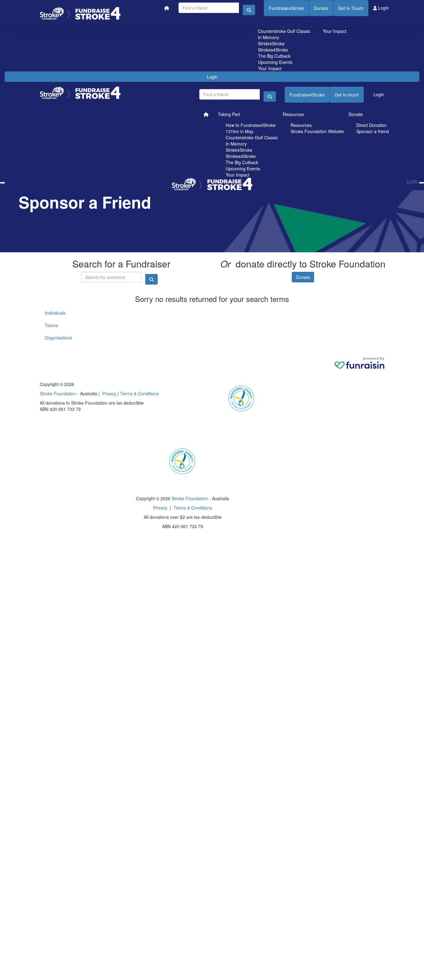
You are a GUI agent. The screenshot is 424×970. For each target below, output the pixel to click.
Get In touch (347, 95)
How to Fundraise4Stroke (251, 125)
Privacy (109, 393)
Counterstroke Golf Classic (284, 31)
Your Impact (270, 68)
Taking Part (229, 114)
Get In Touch (350, 8)
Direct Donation (371, 125)
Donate (321, 8)
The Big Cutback (274, 56)
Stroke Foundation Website (317, 131)
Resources (293, 114)
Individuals (55, 313)
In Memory (268, 37)
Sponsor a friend (372, 131)
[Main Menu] (2, 183)
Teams (51, 325)
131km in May (239, 131)
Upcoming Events (275, 62)
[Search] (249, 10)
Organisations (58, 338)
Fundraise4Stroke (286, 8)
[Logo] (80, 13)
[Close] (421, 183)
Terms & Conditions (139, 393)
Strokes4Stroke (273, 50)
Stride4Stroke (271, 43)
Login (212, 77)
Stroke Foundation (58, 393)
